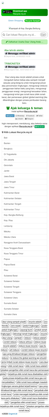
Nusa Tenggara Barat (13, 248)
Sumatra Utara (10, 314)
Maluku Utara (10, 236)
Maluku (7, 231)
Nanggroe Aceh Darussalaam (17, 242)
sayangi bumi (26, 329)
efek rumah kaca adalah (36, 366)
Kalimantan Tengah (12, 203)
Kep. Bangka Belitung (13, 214)
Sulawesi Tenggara (12, 292)
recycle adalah (35, 321)
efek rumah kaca (15, 366)
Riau (6, 270)
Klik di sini (40, 126)
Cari (43, 34)
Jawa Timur (9, 187)
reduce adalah (39, 337)
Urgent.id (12, 413)
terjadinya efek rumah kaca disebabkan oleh (28, 374)
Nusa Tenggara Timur (13, 253)
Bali (5, 137)
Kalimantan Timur (12, 209)
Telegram (30, 119)
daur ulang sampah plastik (14, 321)
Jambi (6, 170)
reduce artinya (25, 341)
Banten (7, 143)
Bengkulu (8, 148)
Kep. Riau (8, 220)
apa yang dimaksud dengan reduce (19, 353)
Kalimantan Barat (11, 192)
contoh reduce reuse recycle (34, 349)
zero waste (16, 325)
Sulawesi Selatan (12, 281)
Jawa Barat (9, 176)
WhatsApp (20, 116)
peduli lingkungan (31, 325)
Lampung (8, 225)
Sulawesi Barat (10, 275)
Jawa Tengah (10, 181)
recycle (44, 333)
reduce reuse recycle (28, 345)
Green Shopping (15, 20)
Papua (7, 259)
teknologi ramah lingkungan (25, 333)
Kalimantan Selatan (12, 198)
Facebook (30, 116)
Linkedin (20, 119)
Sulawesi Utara (11, 297)
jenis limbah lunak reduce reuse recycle (19, 361)
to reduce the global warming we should (28, 357)
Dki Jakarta (9, 159)
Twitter (40, 116)
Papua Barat (9, 264)
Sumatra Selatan (11, 308)
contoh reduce (10, 341)
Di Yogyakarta (10, 154)
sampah (18, 337)
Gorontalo (8, 165)
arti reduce (14, 349)
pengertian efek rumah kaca (23, 402)
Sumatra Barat (10, 303)
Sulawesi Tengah (11, 286)
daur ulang (7, 337)
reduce (27, 337)
